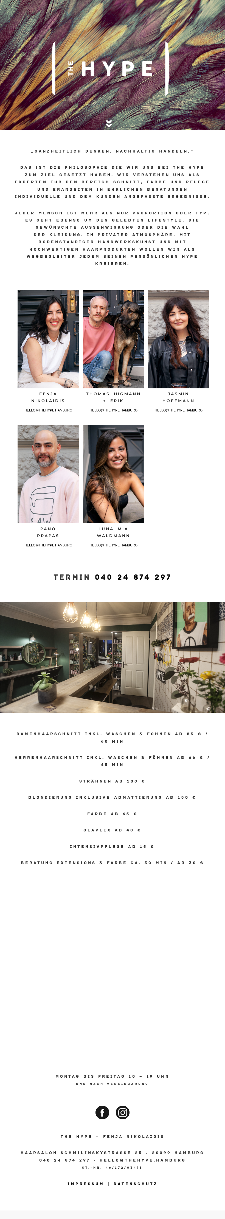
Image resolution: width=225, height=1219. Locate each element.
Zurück (5, 652)
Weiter (220, 652)
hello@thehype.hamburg (48, 410)
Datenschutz (136, 1183)
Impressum (86, 1183)
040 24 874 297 (133, 577)
